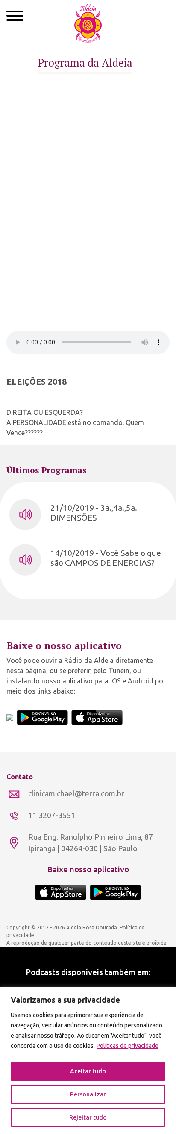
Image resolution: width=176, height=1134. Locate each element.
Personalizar (88, 1094)
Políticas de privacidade (127, 1045)
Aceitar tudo (88, 1071)
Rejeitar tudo (88, 1117)
